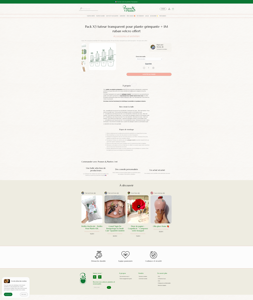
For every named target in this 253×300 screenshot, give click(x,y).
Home (82, 40)
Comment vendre (143, 278)
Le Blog (147, 16)
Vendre (163, 8)
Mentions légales (162, 285)
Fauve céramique (158, 193)
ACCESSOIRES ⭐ (154, 16)
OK (109, 287)
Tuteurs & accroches (105, 40)
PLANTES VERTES (91, 16)
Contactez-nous (162, 278)
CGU (159, 281)
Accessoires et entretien (92, 40)
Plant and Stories (89, 193)
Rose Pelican (134, 193)
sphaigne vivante (126, 94)
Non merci (23, 294)
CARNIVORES (122, 16)
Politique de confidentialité (164, 283)
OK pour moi (8, 294)
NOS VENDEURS (140, 16)
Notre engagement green (126, 278)
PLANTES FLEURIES (100, 16)
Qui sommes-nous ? (124, 276)
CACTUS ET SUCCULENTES (112, 16)
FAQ (159, 276)
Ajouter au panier (149, 74)
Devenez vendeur (143, 276)
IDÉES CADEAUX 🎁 (131, 16)
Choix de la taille (140, 56)
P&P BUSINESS (162, 16)
